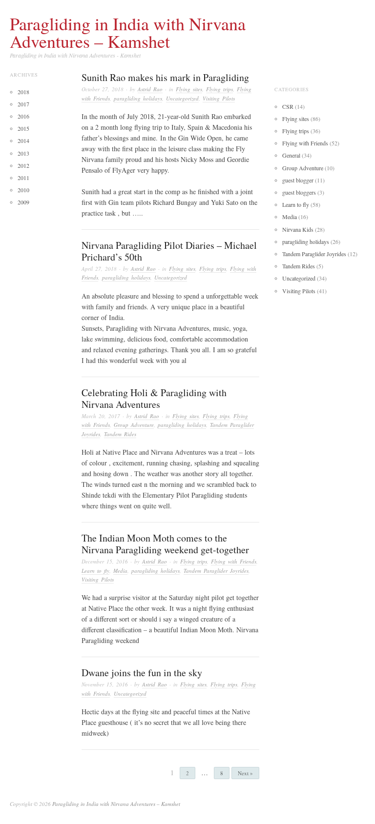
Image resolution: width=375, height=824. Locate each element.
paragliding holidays (138, 98)
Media (120, 570)
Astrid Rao (150, 89)
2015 (23, 128)
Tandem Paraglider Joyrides (216, 570)
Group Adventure (134, 424)
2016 (23, 116)
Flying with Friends (233, 561)
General (291, 155)
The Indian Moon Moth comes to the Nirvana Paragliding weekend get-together (165, 543)
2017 (23, 104)
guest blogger (297, 180)
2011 (23, 177)
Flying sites (189, 89)
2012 (23, 165)
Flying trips (219, 89)
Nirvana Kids (297, 229)
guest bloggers (299, 192)
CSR (287, 106)
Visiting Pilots (219, 98)
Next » (245, 773)
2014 (23, 140)
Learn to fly (95, 570)
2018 (23, 92)
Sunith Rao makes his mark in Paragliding (165, 77)
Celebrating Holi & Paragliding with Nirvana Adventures (154, 398)
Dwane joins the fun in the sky (142, 672)
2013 (23, 153)
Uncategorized (182, 98)
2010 (23, 190)
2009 (23, 202)
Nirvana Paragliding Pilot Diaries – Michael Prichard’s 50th (169, 251)
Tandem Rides (120, 434)
